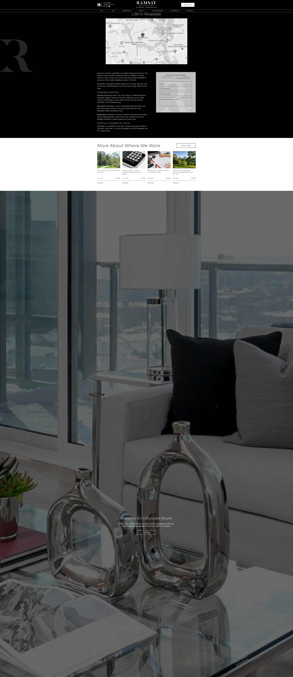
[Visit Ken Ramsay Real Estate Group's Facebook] (104, 6)
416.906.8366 (107, 3)
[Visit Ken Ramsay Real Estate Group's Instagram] (106, 6)
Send (189, 109)
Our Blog (190, 10)
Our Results (175, 10)
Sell (101, 10)
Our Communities (157, 10)
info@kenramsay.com (109, 4)
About (141, 10)
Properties (126, 10)
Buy (113, 10)
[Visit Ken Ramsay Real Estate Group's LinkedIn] (109, 6)
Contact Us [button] (188, 4)
